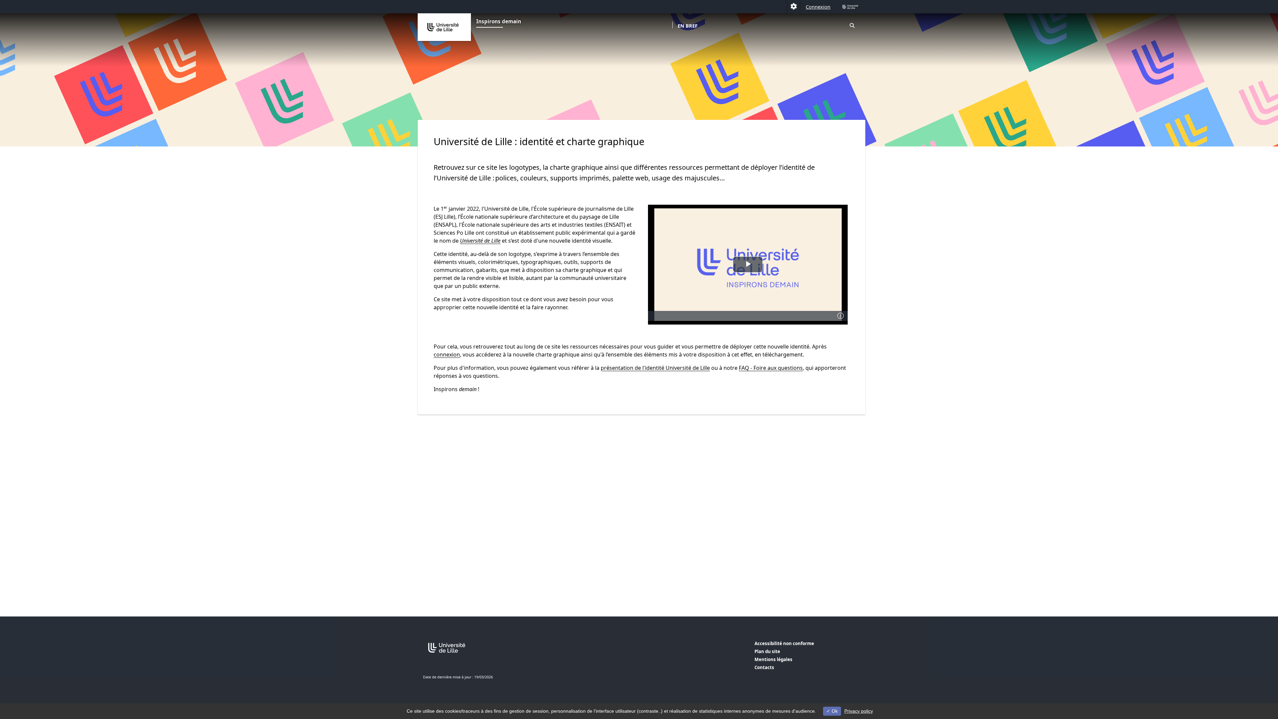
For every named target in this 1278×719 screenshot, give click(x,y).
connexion (447, 354)
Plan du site (767, 651)
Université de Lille (480, 240)
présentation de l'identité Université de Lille (655, 367)
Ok (834, 711)
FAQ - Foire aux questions (771, 367)
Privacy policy (858, 711)
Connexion (818, 6)
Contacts (764, 667)
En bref (688, 25)
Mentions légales (773, 659)
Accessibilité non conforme (784, 643)
